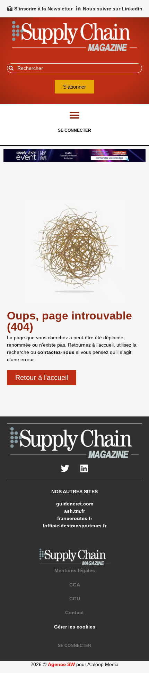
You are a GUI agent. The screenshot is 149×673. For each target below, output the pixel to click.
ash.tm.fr (74, 511)
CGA (74, 584)
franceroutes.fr (74, 518)
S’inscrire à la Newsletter (43, 8)
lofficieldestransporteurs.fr (74, 525)
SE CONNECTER (74, 130)
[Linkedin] (84, 468)
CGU (74, 598)
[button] (74, 115)
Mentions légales (74, 570)
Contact (74, 612)
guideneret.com (74, 503)
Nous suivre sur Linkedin (112, 8)
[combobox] (74, 68)
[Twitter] (65, 468)
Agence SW (61, 664)
